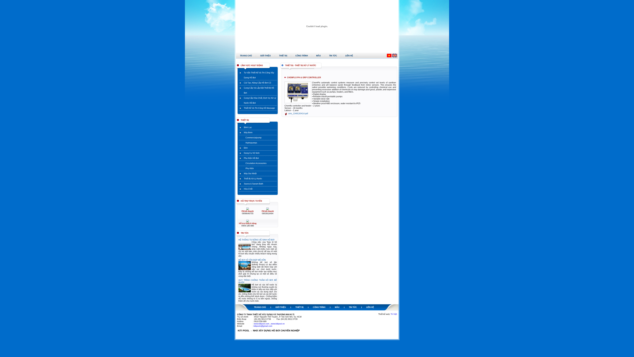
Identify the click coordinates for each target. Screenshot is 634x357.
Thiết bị (283, 56)
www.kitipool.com (261, 324)
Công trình (301, 56)
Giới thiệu (265, 56)
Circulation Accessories (256, 163)
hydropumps (251, 143)
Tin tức (333, 56)
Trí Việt (394, 314)
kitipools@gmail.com (263, 326)
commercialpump (254, 138)
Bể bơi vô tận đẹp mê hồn (252, 260)
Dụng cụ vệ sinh (252, 153)
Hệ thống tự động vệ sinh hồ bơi (256, 240)
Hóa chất (248, 189)
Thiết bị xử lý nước (253, 179)
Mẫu (318, 56)
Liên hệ (349, 56)
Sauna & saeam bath (253, 184)
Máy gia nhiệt (250, 173)
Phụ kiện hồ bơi (251, 158)
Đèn (246, 148)
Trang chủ (246, 56)
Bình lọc (248, 127)
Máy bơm (248, 132)
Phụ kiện (250, 168)
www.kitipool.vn (278, 324)
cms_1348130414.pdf (298, 113)
